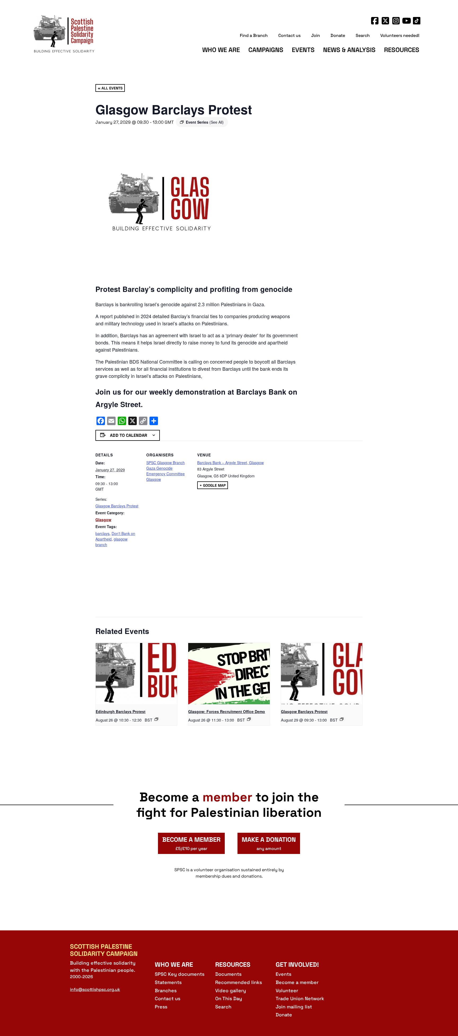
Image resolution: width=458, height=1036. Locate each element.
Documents (228, 974)
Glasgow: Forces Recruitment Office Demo (226, 711)
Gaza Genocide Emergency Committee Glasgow (165, 473)
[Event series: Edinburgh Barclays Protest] (156, 719)
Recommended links (238, 982)
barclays (102, 533)
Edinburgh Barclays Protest (121, 711)
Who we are (221, 50)
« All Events (110, 87)
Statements (168, 982)
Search (363, 35)
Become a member (297, 982)
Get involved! (297, 964)
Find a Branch (254, 35)
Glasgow (103, 519)
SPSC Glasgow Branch (165, 462)
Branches (166, 990)
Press (161, 1007)
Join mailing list (294, 1007)
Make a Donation (269, 843)
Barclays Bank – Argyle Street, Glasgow (230, 462)
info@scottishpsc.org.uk (95, 989)
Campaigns (265, 50)
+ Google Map (213, 485)
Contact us (289, 35)
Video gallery (230, 990)
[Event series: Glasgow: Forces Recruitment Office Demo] (249, 719)
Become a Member (191, 843)
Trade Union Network (300, 998)
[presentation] (136, 673)
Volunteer (287, 990)
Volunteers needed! (399, 35)
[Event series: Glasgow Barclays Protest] (342, 719)
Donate (338, 35)
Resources (401, 50)
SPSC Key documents (179, 974)
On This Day (228, 998)
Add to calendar (128, 435)
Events (303, 50)
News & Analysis (349, 50)
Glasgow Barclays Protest (116, 505)
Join (315, 35)
